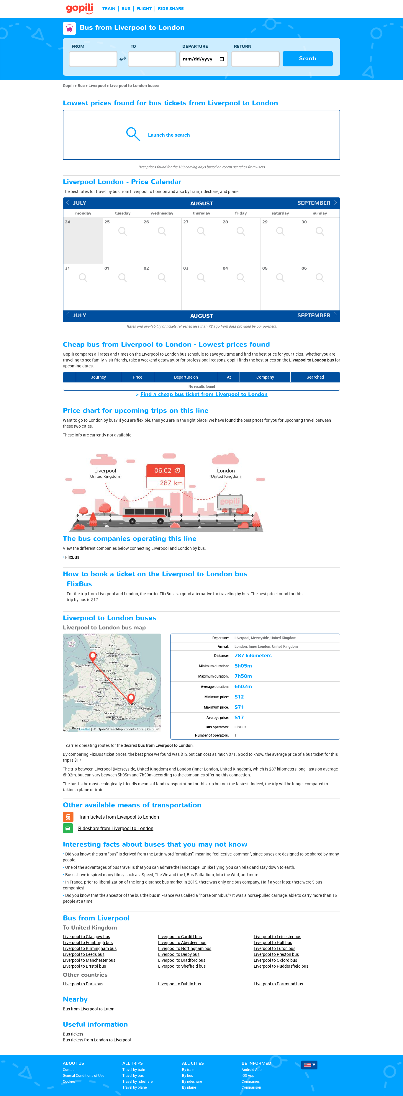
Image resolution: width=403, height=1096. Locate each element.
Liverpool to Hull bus (273, 942)
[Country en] (309, 1065)
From (78, 46)
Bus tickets (73, 1034)
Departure (195, 46)
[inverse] (122, 59)
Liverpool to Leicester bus (277, 936)
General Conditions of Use (83, 1075)
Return (242, 46)
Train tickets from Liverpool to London (119, 817)
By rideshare (192, 1081)
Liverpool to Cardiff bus (180, 936)
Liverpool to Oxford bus (275, 960)
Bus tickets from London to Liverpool (97, 1040)
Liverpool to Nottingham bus (184, 948)
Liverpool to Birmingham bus (90, 948)
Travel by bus (133, 1075)
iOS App (248, 1075)
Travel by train (133, 1069)
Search (307, 58)
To (133, 46)
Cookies (69, 1081)
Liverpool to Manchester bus (89, 960)
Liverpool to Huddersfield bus (281, 966)
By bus (187, 1075)
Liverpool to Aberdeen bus (182, 942)
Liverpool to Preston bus (276, 954)
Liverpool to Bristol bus (84, 966)
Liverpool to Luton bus (274, 948)
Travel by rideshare (137, 1081)
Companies (251, 1081)
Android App (252, 1069)
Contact (69, 1069)
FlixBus (72, 557)
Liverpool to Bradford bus (181, 960)
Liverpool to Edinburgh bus (88, 942)
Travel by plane (134, 1087)
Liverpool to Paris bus (83, 984)
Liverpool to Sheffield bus (182, 966)
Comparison (251, 1087)
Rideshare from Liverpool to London (115, 828)
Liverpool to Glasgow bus (86, 936)
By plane (189, 1087)
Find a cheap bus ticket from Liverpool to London (204, 394)
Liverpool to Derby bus (178, 954)
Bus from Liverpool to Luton (88, 1009)
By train (188, 1069)
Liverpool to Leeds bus (83, 954)
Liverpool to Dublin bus (179, 984)
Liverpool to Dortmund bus (278, 984)
